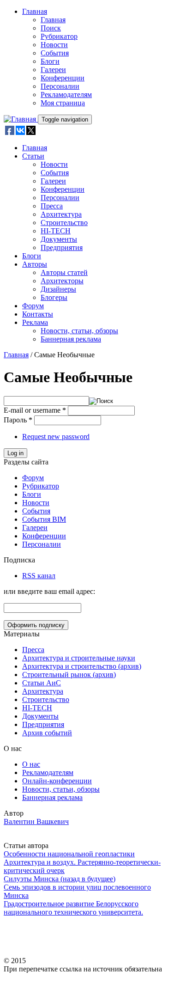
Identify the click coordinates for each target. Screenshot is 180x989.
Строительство (64, 222)
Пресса (52, 206)
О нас (31, 764)
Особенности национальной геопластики (69, 854)
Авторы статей (64, 272)
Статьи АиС (41, 683)
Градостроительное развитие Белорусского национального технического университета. (73, 908)
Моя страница (63, 103)
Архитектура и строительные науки (78, 658)
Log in (15, 453)
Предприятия (62, 247)
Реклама (35, 322)
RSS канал (38, 576)
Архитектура (61, 214)
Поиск (51, 28)
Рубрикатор (59, 36)
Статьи (33, 156)
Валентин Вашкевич (36, 821)
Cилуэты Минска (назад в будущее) (59, 879)
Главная (34, 11)
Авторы (34, 264)
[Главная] (21, 119)
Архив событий (47, 733)
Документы (59, 239)
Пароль (18, 420)
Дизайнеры (58, 289)
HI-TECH (56, 231)
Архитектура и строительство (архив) (81, 666)
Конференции (62, 78)
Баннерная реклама (71, 339)
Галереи (53, 69)
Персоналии (60, 86)
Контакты (37, 314)
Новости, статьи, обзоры (79, 331)
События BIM (44, 519)
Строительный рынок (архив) (69, 674)
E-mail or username (35, 410)
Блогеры (54, 297)
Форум (33, 306)
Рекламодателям (66, 94)
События (55, 53)
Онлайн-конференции (57, 781)
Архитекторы (62, 281)
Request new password (56, 436)
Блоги (50, 61)
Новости (54, 45)
